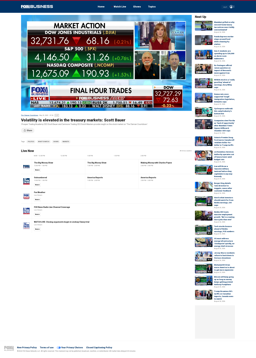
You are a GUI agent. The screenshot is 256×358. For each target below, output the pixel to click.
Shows (137, 6)
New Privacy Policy (27, 347)
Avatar (231, 6)
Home (101, 6)
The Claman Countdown (29, 115)
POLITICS (31, 141)
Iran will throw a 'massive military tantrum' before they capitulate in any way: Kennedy (223, 171)
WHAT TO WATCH (43, 141)
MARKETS (66, 141)
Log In (225, 7)
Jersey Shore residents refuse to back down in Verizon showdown (224, 255)
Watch (37, 170)
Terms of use (47, 347)
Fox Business (37, 6)
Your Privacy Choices (72, 347)
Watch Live (120, 6)
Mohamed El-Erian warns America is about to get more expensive (224, 267)
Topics (152, 6)
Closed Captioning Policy (99, 347)
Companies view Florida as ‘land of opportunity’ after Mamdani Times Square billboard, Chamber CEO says (224, 126)
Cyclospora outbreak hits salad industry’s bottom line (223, 111)
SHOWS (56, 141)
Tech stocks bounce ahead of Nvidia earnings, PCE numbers (224, 228)
